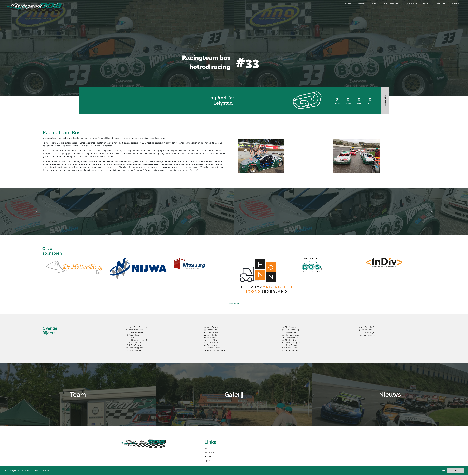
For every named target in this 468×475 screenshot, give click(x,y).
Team (374, 3)
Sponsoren (411, 3)
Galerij (427, 3)
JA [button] (456, 471)
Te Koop (455, 3)
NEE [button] (443, 471)
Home (348, 3)
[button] (37, 211)
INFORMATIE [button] (46, 471)
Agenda (361, 3)
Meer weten (234, 303)
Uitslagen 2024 (391, 3)
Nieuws (441, 3)
